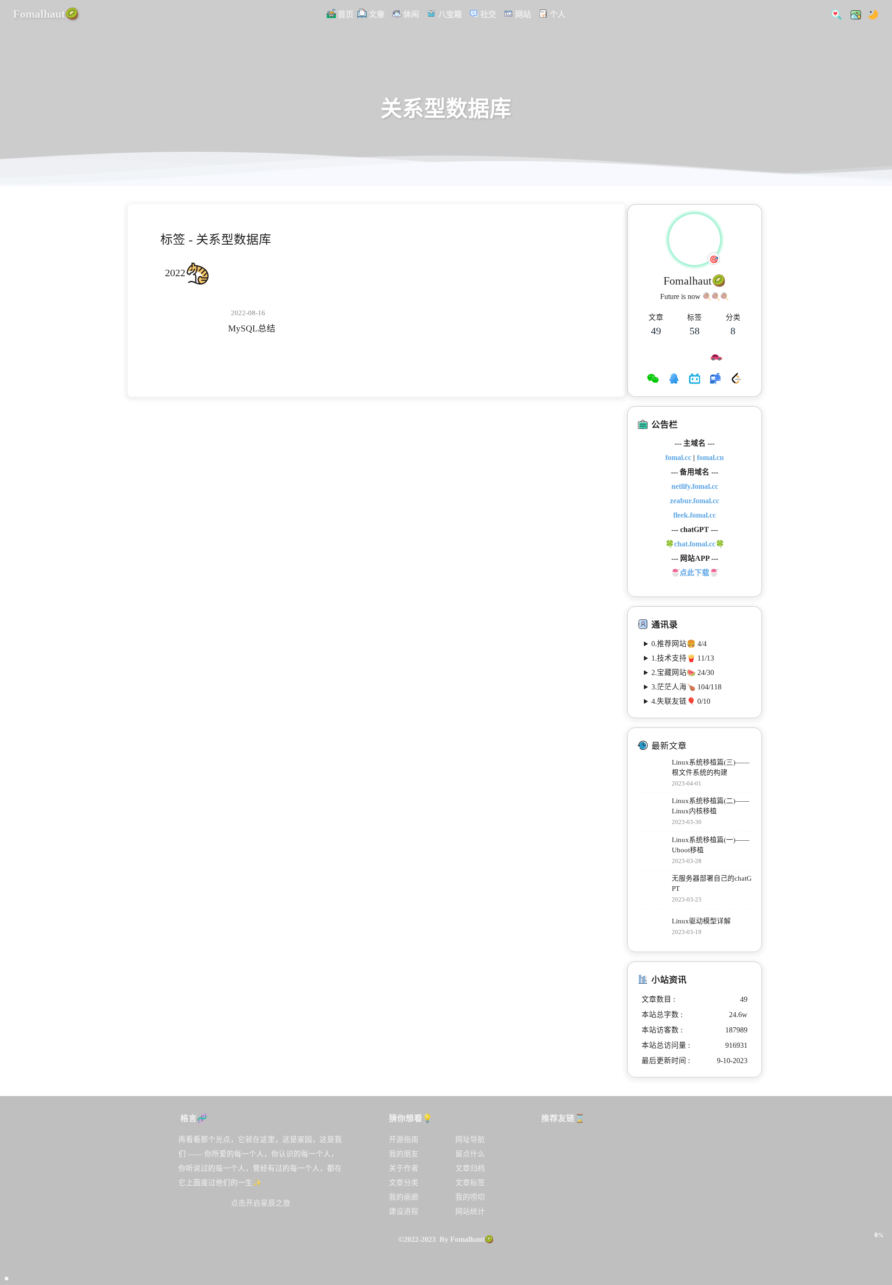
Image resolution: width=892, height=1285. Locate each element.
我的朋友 (404, 1154)
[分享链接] (878, 1215)
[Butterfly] (596, 1150)
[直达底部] (878, 1255)
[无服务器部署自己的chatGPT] (652, 890)
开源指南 (404, 1139)
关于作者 (404, 1168)
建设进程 (404, 1211)
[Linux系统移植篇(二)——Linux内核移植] (652, 812)
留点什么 (470, 1154)
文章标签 (470, 1183)
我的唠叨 (470, 1197)
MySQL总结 (251, 328)
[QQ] (674, 379)
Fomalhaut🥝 (46, 14)
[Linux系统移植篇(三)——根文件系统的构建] (652, 773)
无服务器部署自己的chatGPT (712, 883)
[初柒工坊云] (674, 1190)
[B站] (695, 379)
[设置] (878, 1195)
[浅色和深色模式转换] (870, 14)
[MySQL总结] (193, 322)
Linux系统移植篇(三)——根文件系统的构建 (710, 767)
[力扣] (736, 379)
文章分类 (404, 1183)
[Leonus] (635, 1190)
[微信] (653, 379)
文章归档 (470, 1168)
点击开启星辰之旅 (260, 1203)
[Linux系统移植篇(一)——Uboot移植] (652, 851)
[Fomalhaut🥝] (557, 1150)
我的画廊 (404, 1197)
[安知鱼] (557, 1190)
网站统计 (470, 1211)
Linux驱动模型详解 (701, 921)
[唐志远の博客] (635, 1150)
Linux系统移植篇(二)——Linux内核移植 (710, 806)
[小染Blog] (596, 1190)
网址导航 (470, 1139)
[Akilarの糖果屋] (674, 1150)
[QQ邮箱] (715, 379)
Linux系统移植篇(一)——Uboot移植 (710, 845)
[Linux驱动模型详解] (652, 927)
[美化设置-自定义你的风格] (853, 14)
